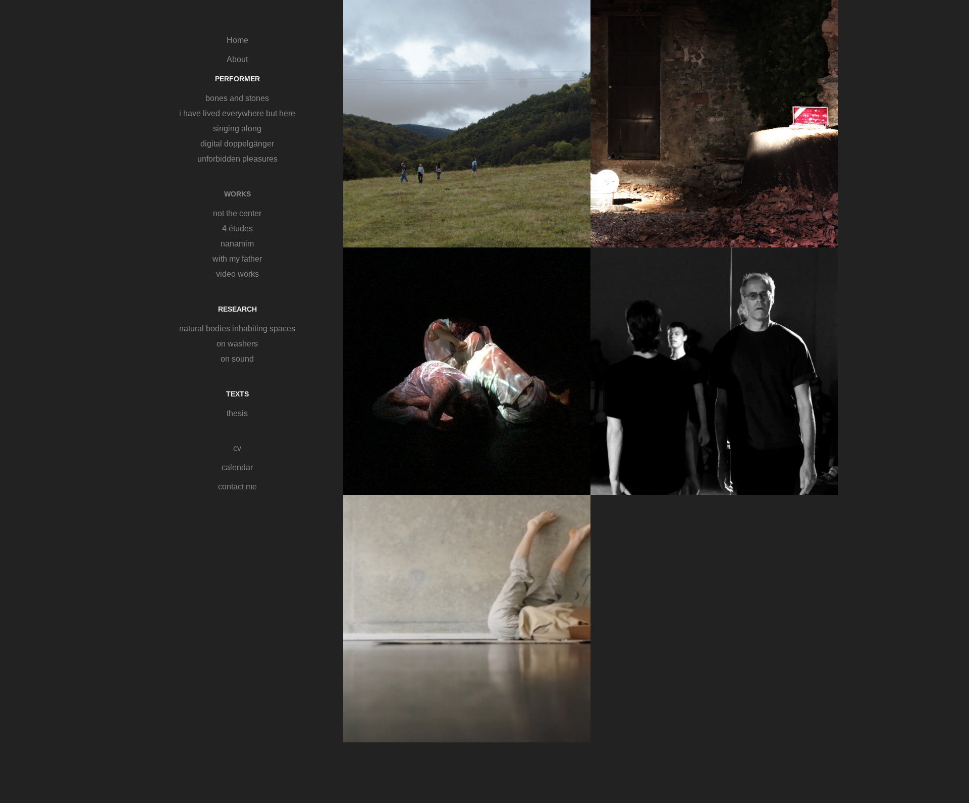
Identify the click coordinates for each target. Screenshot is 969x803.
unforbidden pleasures (237, 159)
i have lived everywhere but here (237, 113)
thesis (237, 413)
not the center (237, 213)
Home (237, 40)
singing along (237, 128)
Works (237, 194)
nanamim (237, 243)
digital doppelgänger (237, 143)
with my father (237, 259)
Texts (237, 394)
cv (237, 448)
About (237, 59)
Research (237, 309)
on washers (237, 343)
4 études (237, 228)
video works (237, 274)
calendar (237, 467)
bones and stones (237, 98)
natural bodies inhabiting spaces (237, 328)
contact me (237, 486)
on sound (237, 359)
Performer (237, 79)
